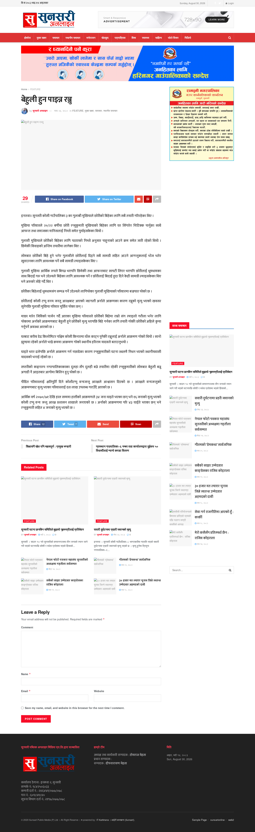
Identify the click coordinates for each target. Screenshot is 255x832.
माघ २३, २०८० (61, 110)
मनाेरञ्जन (90, 37)
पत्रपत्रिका (120, 37)
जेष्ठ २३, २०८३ (119, 534)
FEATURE (35, 89)
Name (26, 674)
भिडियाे (188, 37)
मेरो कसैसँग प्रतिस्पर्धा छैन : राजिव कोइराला (211, 535)
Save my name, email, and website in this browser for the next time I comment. (75, 708)
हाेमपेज (27, 37)
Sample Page (199, 820)
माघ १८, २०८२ (126, 589)
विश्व (134, 37)
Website (99, 691)
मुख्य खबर (41, 37)
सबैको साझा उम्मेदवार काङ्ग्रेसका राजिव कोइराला (64, 582)
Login (231, 3)
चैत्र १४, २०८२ (54, 568)
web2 (231, 820)
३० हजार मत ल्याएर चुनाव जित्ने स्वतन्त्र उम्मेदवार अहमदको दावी (140, 582)
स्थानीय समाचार (73, 37)
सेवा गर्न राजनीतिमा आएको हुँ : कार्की (214, 514)
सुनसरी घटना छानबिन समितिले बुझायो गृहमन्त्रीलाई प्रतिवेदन (52, 529)
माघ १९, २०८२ (54, 589)
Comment (27, 627)
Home (24, 89)
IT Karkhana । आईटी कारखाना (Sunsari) (115, 819)
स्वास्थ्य (145, 37)
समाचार (55, 37)
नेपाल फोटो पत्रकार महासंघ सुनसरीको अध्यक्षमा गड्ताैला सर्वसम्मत (67, 561)
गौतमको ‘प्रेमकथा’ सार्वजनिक (134, 559)
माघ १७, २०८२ (202, 543)
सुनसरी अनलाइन (40, 110)
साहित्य (158, 37)
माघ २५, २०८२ (126, 564)
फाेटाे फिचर (173, 37)
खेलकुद (105, 37)
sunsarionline (217, 820)
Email (26, 691)
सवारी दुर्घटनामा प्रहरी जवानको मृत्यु (112, 529)
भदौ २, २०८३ (45, 534)
